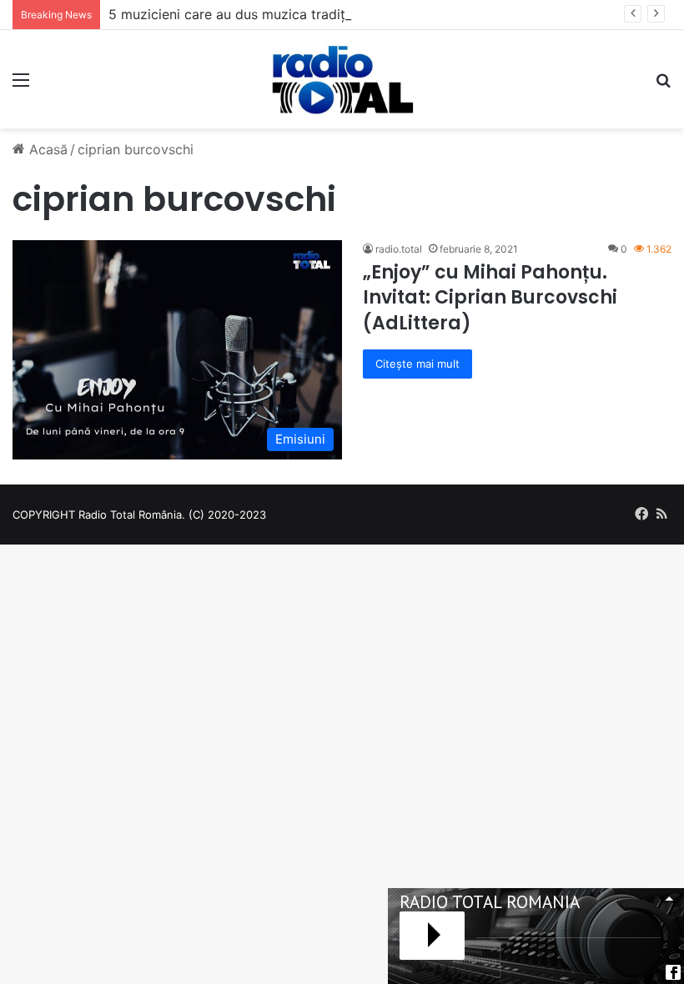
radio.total (398, 249)
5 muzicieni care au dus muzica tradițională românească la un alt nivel (329, 14)
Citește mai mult (417, 363)
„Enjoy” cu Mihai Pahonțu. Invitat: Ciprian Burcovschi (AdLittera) (490, 298)
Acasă (46, 149)
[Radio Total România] (342, 79)
